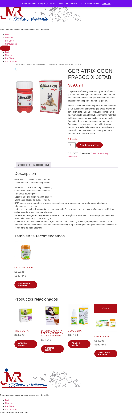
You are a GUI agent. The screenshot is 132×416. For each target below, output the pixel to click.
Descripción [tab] (24, 165)
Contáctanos (11, 44)
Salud (22, 64)
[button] (15, 69)
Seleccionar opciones (24, 285)
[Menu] (5, 48)
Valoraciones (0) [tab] (41, 165)
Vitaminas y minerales (36, 64)
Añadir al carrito (89, 145)
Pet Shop (9, 41)
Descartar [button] (106, 3)
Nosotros (9, 38)
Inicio (7, 35)
